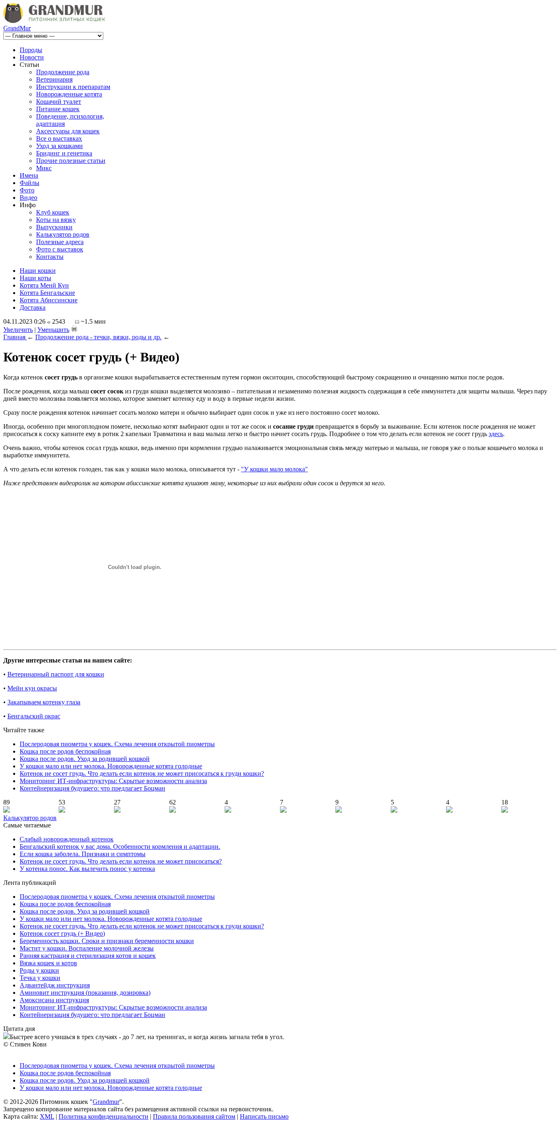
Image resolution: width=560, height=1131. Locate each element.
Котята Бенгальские (47, 292)
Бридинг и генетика (64, 153)
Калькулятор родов (62, 234)
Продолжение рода (62, 72)
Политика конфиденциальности (103, 1116)
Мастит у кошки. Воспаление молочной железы (87, 948)
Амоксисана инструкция (54, 999)
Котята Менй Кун (44, 285)
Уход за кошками (59, 145)
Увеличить (18, 329)
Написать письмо (264, 1116)
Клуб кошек (52, 212)
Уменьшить (53, 329)
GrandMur (17, 28)
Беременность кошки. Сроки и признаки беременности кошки (107, 940)
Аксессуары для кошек (68, 131)
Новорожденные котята (69, 94)
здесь (496, 433)
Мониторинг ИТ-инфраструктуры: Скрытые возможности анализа (113, 780)
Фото (27, 190)
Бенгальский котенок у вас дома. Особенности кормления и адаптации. (120, 846)
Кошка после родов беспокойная (65, 751)
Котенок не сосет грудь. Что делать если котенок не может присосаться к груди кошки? (142, 773)
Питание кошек (58, 108)
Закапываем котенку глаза (43, 702)
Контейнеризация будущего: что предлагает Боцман (92, 788)
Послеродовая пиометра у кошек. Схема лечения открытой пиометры (117, 743)
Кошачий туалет (58, 101)
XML (47, 1116)
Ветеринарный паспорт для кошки (55, 674)
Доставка (33, 307)
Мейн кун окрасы (32, 688)
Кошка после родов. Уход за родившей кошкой (85, 758)
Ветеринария (54, 79)
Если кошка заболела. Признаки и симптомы (83, 853)
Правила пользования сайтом (194, 1116)
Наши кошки (38, 270)
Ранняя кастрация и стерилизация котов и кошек (88, 955)
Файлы (29, 182)
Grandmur (106, 1101)
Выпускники (54, 227)
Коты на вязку (56, 219)
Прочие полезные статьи (70, 160)
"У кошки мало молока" (274, 469)
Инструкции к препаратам (73, 86)
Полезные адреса (60, 241)
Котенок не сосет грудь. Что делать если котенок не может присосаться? (121, 861)
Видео (28, 197)
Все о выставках (59, 138)
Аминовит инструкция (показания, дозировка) (85, 992)
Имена (29, 175)
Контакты (50, 256)
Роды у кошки (39, 970)
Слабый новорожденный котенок (67, 839)
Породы (31, 49)
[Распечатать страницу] (74, 328)
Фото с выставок (59, 249)
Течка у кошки (40, 977)
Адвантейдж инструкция (55, 985)
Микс (44, 168)
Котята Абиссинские (48, 300)
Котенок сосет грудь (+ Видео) (62, 933)
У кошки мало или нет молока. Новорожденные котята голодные (111, 766)
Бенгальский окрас (33, 716)
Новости (32, 57)
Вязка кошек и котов (48, 963)
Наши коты (35, 277)
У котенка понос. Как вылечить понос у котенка (87, 868)
